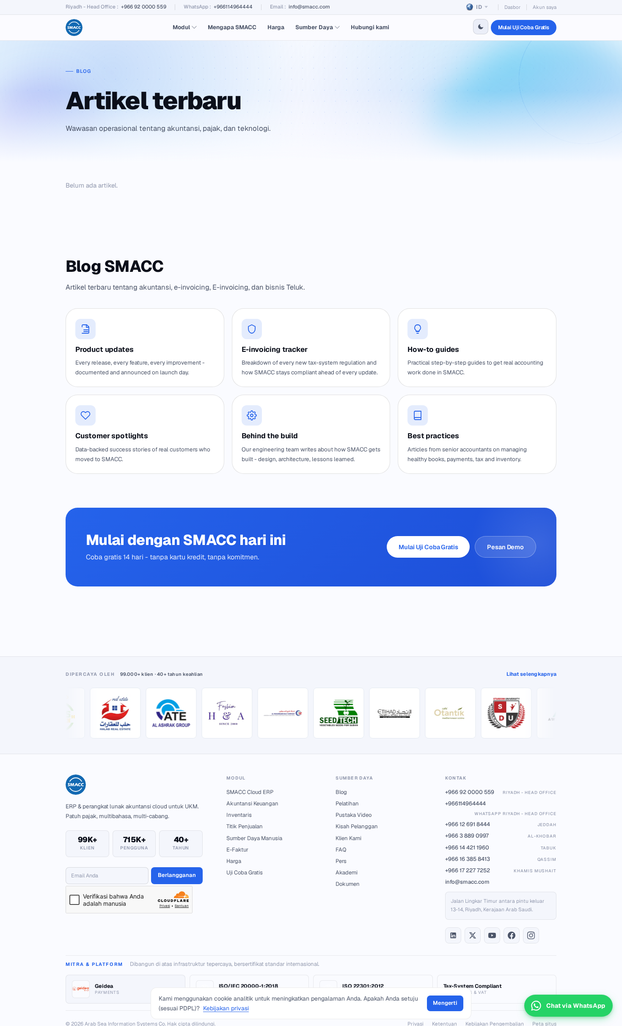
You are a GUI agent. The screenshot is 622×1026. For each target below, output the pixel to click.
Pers (341, 861)
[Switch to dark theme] (480, 26)
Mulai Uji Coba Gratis (523, 27)
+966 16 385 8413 (500, 859)
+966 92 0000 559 (143, 6)
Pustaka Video (354, 815)
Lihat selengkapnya (531, 674)
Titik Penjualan (244, 826)
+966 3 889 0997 (500, 835)
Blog (341, 792)
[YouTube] (492, 935)
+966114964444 (233, 6)
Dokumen (348, 884)
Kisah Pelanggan (357, 826)
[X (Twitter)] (473, 935)
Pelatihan (347, 803)
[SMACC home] (74, 27)
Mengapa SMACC (232, 27)
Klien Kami (348, 838)
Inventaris (239, 815)
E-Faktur (237, 849)
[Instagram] (531, 935)
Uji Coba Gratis (244, 872)
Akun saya (544, 7)
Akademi (347, 872)
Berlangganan (177, 875)
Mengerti (445, 1003)
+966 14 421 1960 (500, 847)
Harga (275, 27)
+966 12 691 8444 (500, 824)
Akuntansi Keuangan (252, 803)
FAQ (341, 849)
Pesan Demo (505, 547)
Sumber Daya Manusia (254, 838)
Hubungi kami (370, 27)
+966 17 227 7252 (500, 870)
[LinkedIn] (453, 935)
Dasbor (512, 7)
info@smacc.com (309, 6)
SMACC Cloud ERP (249, 792)
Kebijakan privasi (226, 1008)
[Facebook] (512, 935)
